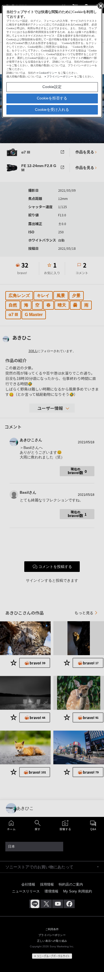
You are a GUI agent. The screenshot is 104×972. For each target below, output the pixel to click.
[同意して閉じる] (100, 5)
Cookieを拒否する (52, 98)
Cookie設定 (52, 87)
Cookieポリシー (48, 72)
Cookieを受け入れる (52, 109)
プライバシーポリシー (60, 76)
